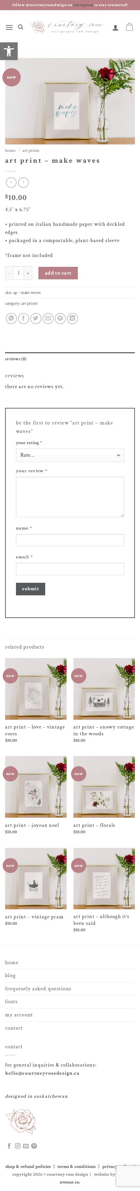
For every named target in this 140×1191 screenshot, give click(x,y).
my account (19, 1014)
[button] (9, 27)
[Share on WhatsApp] (11, 318)
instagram (83, 4)
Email (24, 557)
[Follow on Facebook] (9, 1146)
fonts (11, 1001)
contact (14, 1028)
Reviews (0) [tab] (16, 359)
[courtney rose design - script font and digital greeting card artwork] (68, 27)
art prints (30, 150)
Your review (32, 471)
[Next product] (11, 182)
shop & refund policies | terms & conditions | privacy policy (69, 1166)
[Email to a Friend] (48, 318)
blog (10, 975)
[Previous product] (23, 182)
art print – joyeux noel (32, 825)
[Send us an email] (26, 1146)
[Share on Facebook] (23, 318)
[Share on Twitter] (35, 318)
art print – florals (94, 825)
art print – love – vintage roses (35, 730)
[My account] (115, 27)
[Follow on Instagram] (17, 1146)
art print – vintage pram (34, 917)
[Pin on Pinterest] (60, 318)
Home (10, 150)
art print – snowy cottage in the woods (103, 730)
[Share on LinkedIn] (72, 318)
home (12, 962)
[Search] (20, 27)
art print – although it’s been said (101, 920)
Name (24, 528)
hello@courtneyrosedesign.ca (42, 1073)
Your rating (29, 442)
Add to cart (58, 273)
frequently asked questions (38, 988)
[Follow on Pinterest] (34, 1146)
